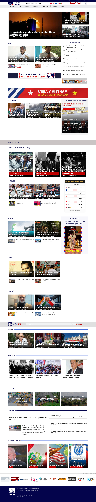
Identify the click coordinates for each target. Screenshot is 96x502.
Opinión (19, 6)
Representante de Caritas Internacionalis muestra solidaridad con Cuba (69, 431)
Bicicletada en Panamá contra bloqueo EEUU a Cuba (28, 418)
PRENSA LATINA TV (13, 143)
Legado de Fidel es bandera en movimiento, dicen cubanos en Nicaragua (69, 424)
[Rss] (80, 3)
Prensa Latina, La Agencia (70, 0)
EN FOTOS (11, 388)
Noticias (12, 6)
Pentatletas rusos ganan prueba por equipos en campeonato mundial (49, 202)
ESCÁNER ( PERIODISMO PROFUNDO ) (19, 148)
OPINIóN (10, 329)
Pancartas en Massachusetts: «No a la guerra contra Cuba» (68, 417)
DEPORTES (12, 181)
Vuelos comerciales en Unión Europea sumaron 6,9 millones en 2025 (50, 313)
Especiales (35, 6)
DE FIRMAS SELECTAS (14, 440)
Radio (62, 6)
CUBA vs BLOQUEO (13, 410)
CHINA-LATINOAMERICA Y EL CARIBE (77, 101)
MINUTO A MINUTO (75, 43)
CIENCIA (10, 218)
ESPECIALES (11, 355)
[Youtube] (75, 3)
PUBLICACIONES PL (74, 218)
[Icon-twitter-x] (73, 3)
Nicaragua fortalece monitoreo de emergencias (73, 105)
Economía (11, 291)
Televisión (54, 6)
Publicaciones (45, 6)
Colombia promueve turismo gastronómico (24, 312)
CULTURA (11, 258)
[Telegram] (78, 3)
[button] (86, 3)
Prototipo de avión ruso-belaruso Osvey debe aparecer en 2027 (50, 240)
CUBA (9, 43)
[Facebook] (71, 3)
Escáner (27, 6)
